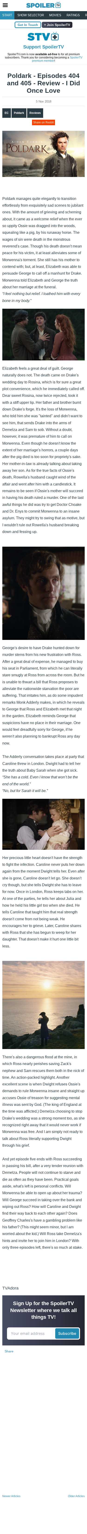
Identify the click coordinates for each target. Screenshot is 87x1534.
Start (7, 15)
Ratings (73, 15)
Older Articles (76, 1496)
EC (7, 113)
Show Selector (30, 15)
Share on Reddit (43, 122)
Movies (55, 15)
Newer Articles (11, 1496)
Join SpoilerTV (58, 25)
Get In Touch (28, 25)
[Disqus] (43, 1431)
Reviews (35, 113)
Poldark (19, 113)
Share (9, 1351)
